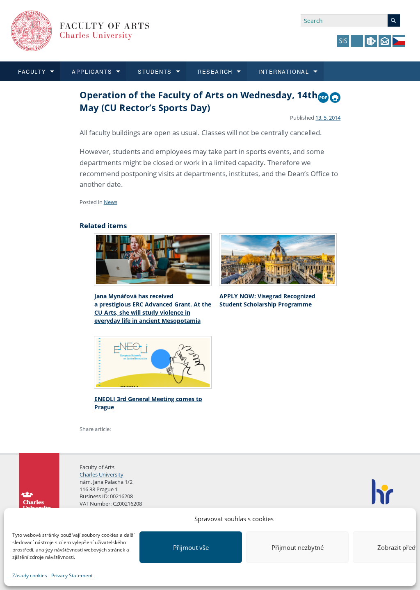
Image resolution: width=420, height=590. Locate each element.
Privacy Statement (72, 575)
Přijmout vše (191, 547)
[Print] (335, 95)
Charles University (101, 474)
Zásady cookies (29, 575)
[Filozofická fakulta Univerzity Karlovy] (80, 30)
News (110, 202)
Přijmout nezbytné (298, 547)
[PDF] (323, 95)
